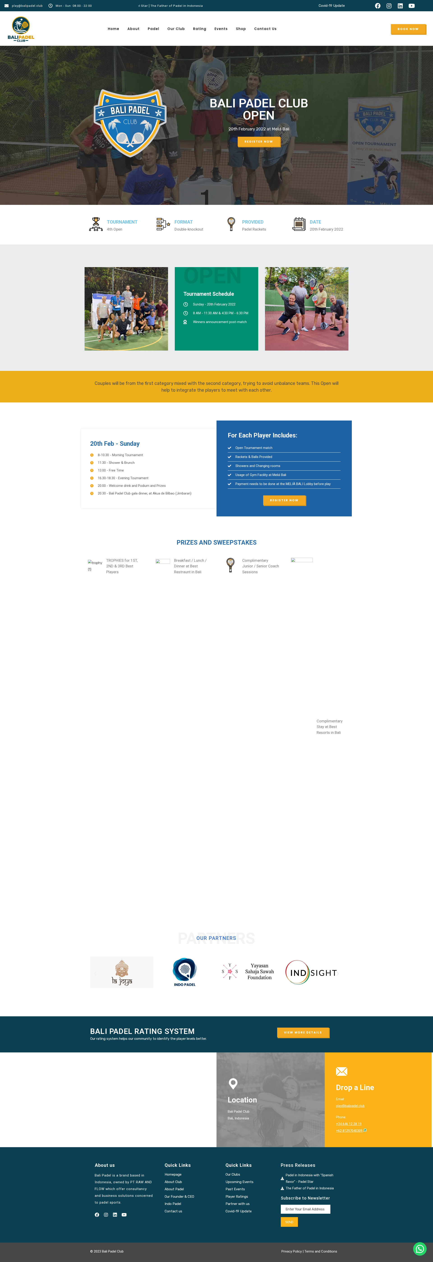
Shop (241, 28)
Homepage (173, 1174)
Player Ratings (237, 1197)
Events (221, 28)
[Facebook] (377, 5)
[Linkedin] (400, 5)
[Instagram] (389, 5)
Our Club (176, 28)
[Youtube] (411, 5)
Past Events (235, 1189)
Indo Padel (173, 1204)
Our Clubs (233, 1174)
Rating (199, 28)
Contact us (173, 1211)
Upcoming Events (239, 1182)
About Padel (174, 1189)
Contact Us (265, 28)
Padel (153, 28)
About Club (173, 1182)
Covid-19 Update (332, 6)
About (133, 28)
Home (113, 28)
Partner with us (238, 1204)
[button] (408, 29)
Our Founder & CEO (179, 1197)
